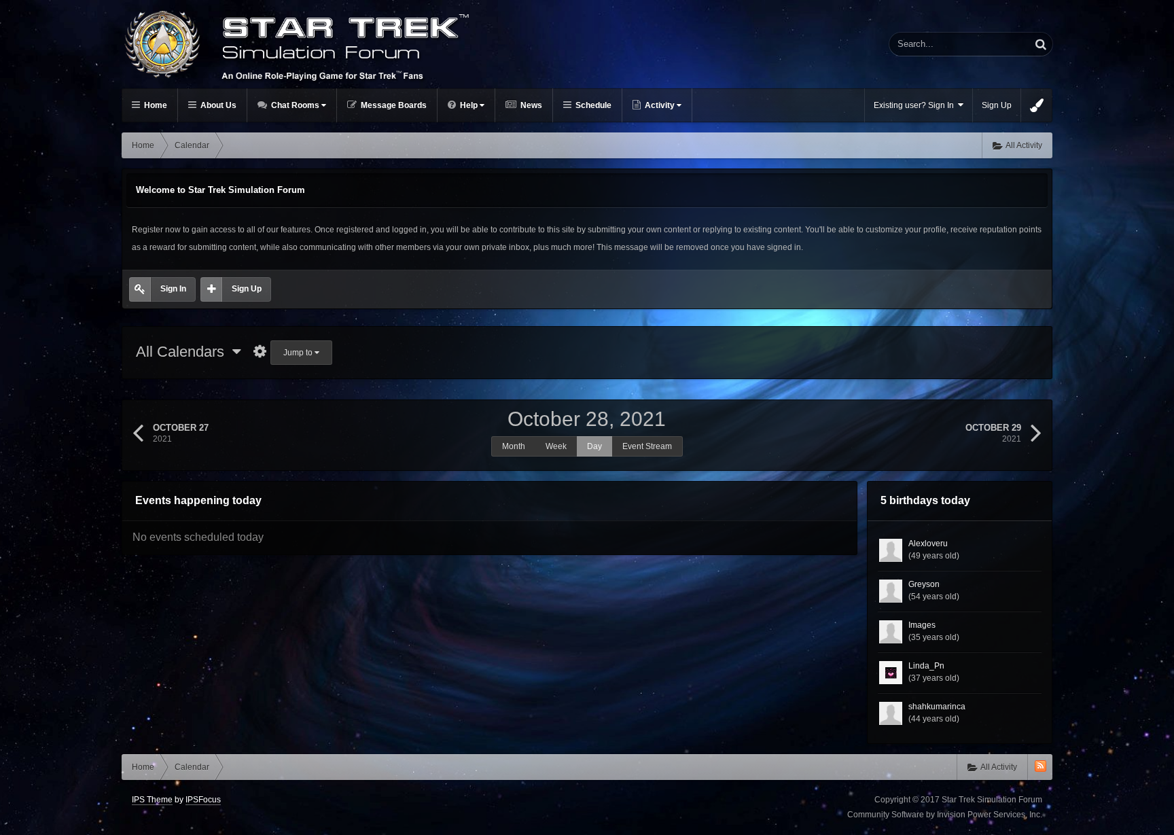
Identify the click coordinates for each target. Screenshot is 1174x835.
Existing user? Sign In (916, 105)
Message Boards (393, 105)
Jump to (299, 352)
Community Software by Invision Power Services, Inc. (944, 814)
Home (154, 105)
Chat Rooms (295, 105)
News (530, 105)
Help (469, 105)
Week (556, 446)
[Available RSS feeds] (1040, 766)
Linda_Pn (926, 666)
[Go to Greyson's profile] (890, 591)
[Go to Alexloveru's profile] (890, 550)
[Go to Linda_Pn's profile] (890, 672)
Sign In (173, 289)
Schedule (592, 105)
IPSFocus (203, 799)
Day (594, 446)
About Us (217, 105)
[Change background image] (1036, 105)
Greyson (924, 584)
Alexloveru (928, 543)
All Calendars (184, 351)
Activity (660, 105)
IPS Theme (152, 799)
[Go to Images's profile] (890, 631)
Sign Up (997, 105)
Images (922, 625)
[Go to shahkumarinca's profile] (890, 713)
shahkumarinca (936, 706)
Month (513, 446)
